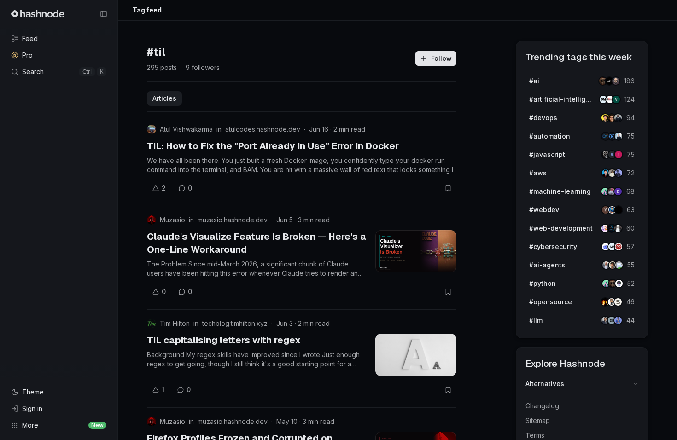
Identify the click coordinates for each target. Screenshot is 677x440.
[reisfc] (619, 265)
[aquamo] (618, 228)
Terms (534, 435)
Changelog (542, 406)
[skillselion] (618, 302)
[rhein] (618, 209)
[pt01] (618, 191)
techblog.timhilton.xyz (235, 323)
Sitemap (537, 420)
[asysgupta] (618, 173)
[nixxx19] (618, 154)
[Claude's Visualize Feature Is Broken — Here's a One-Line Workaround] (415, 251)
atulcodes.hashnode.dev (262, 129)
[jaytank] (619, 283)
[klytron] (618, 117)
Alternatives (544, 384)
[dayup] (616, 99)
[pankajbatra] (618, 320)
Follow (441, 58)
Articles (164, 98)
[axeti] (618, 136)
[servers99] (618, 246)
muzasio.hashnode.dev (233, 220)
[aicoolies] (615, 81)
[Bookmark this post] (448, 188)
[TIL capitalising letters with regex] (415, 355)
